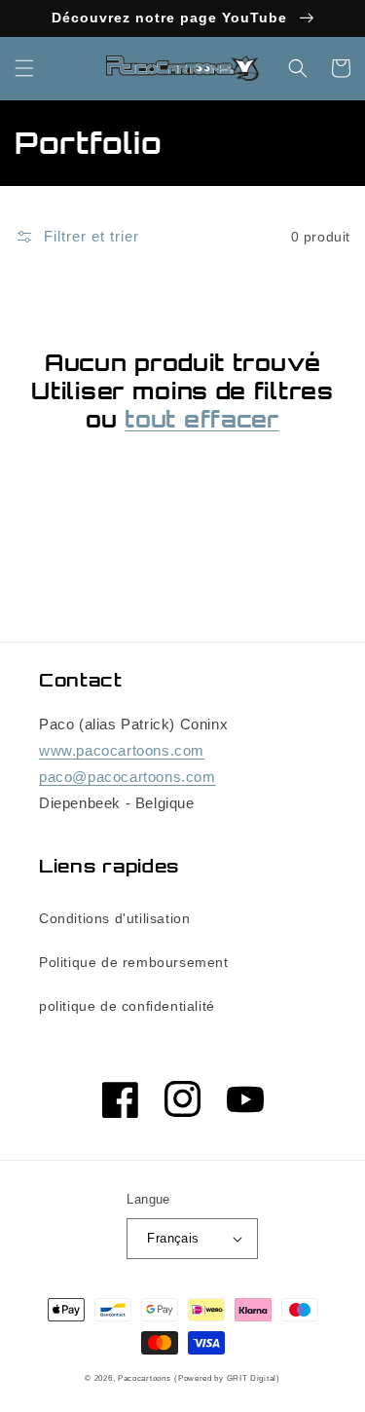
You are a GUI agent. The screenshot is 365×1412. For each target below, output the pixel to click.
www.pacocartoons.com (121, 750)
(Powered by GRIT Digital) (227, 1378)
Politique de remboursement (134, 962)
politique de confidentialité (127, 1006)
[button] (24, 68)
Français (173, 1238)
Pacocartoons (144, 1378)
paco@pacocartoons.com (127, 776)
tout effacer (201, 419)
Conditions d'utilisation (114, 918)
